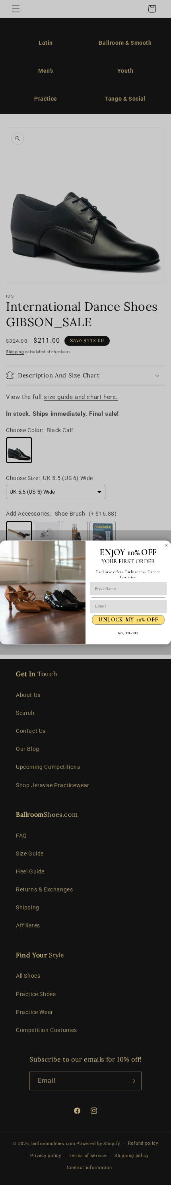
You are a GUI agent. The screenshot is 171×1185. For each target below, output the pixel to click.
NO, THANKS (128, 633)
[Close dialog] (166, 545)
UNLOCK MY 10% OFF (128, 620)
